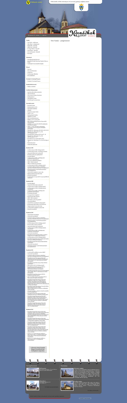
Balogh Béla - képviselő (32, 45)
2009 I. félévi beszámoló (32, 198)
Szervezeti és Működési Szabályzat (34, 160)
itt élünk (59, 1)
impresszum (61, 396)
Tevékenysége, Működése (33, 74)
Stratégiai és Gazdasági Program (34, 81)
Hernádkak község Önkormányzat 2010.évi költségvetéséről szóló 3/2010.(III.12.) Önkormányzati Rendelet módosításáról (36, 267)
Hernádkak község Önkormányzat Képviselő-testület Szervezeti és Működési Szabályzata (38, 239)
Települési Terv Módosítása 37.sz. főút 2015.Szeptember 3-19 (35, 132)
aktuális (55, 1)
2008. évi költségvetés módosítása (34, 163)
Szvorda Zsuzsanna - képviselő (34, 51)
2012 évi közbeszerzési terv (33, 118)
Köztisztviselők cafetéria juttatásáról (35, 224)
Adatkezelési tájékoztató (32, 144)
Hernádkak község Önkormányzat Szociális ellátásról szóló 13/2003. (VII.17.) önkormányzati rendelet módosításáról (38, 271)
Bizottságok (30, 53)
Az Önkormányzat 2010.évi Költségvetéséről (37, 223)
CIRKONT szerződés (32, 116)
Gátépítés (29, 110)
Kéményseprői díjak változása (33, 196)
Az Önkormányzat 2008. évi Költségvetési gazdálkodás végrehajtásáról (36, 191)
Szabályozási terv (31, 96)
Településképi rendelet (32, 98)
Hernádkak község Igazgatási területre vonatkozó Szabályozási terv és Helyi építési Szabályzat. (37, 235)
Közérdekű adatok (31, 105)
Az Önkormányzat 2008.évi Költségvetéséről (37, 165)
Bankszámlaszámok (31, 142)
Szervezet (29, 69)
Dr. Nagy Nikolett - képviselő (33, 48)
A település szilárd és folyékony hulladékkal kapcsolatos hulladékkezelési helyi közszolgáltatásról (38, 167)
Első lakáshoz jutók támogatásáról (34, 199)
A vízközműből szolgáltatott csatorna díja (36, 207)
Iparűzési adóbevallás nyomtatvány (35, 92)
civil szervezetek (72, 1)
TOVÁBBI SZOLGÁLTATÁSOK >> (52, 387)
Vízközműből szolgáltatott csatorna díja (35, 172)
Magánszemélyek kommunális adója (35, 173)
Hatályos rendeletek (31, 86)
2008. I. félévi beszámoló (33, 162)
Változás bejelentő (31, 93)
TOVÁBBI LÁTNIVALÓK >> (94, 390)
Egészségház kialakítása (32, 108)
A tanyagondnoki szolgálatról (33, 194)
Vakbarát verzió (36, 2)
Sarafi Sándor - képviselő (33, 50)
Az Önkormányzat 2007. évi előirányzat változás (37, 151)
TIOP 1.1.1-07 (30, 113)
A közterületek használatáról (33, 214)
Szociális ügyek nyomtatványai (34, 99)
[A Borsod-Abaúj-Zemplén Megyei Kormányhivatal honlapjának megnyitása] (38, 355)
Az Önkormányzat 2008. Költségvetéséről (36, 149)
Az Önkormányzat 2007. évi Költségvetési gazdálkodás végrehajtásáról (36, 158)
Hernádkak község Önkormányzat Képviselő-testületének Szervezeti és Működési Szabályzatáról (38, 294)
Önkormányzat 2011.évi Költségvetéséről (36, 265)
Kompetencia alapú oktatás (33, 111)
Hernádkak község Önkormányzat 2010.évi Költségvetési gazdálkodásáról (36, 275)
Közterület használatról (32, 175)
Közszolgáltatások (31, 75)
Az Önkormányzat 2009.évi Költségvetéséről (37, 186)
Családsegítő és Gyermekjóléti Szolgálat (35, 63)
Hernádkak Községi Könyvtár (33, 59)
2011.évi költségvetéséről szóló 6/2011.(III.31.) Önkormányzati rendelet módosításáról (37, 277)
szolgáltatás (82, 1)
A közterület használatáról (33, 216)
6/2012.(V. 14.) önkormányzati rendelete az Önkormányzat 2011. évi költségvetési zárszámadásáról (36, 339)
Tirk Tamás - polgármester (33, 42)
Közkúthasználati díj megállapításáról (35, 154)
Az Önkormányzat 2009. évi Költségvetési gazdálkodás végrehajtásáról (36, 231)
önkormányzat (65, 1)
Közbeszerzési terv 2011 (32, 107)
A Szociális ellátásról (32, 201)
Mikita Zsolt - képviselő (32, 47)
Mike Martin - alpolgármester (33, 44)
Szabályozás (30, 72)
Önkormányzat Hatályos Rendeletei (35, 95)
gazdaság (78, 1)
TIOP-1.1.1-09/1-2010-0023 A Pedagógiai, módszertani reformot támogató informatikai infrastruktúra (36, 127)
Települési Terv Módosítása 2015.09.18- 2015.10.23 (38, 130)
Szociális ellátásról (31, 156)
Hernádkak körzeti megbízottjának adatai (36, 138)
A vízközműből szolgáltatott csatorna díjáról (36, 252)
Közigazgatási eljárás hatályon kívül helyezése (37, 204)
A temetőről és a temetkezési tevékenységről (36, 202)
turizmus (87, 1)
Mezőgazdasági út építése (33, 115)
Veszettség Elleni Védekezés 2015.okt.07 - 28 (37, 134)
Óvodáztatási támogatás (32, 193)
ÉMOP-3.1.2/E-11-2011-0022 (34, 119)
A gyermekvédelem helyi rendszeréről (35, 153)
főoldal (52, 1)
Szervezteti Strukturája (32, 70)
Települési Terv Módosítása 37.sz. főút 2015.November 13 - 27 (35, 136)
